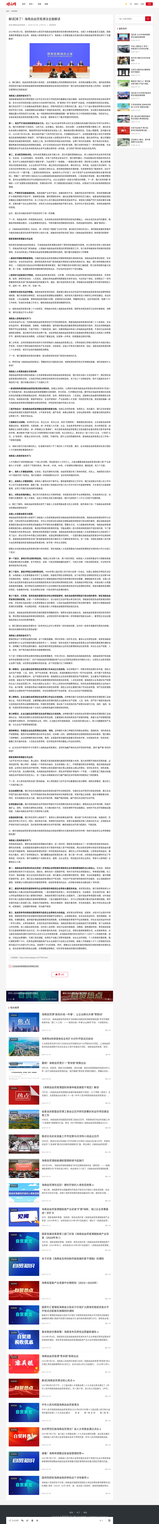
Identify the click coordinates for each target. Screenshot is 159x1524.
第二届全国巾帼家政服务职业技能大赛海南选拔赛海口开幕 (140, 118)
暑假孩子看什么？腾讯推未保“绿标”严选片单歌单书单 (140, 83)
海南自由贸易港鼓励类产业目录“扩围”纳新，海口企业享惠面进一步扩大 (75, 1211)
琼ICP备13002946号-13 (79, 1516)
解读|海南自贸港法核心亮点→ (58, 1380)
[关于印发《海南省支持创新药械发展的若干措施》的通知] (24, 1266)
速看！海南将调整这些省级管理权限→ (63, 1453)
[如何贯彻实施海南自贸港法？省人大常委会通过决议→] (24, 1436)
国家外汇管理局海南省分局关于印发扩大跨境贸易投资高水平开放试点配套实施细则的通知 (75, 1309)
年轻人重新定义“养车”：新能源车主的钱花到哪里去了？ (140, 48)
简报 (46, 4)
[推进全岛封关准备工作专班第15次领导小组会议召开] (24, 1144)
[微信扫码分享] (22, 1520)
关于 (78, 1512)
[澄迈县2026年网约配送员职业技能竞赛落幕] (123, 96)
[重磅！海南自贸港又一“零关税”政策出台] (24, 1070)
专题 (39, 4)
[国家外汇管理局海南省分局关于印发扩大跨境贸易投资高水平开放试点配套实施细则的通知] (24, 1315)
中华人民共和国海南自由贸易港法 (60, 1404)
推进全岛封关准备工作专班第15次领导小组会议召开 (70, 1136)
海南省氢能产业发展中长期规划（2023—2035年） (70, 1282)
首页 (23, 4)
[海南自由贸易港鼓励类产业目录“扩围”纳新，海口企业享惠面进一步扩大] (24, 1217)
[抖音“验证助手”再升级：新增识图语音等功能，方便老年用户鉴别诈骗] (123, 130)
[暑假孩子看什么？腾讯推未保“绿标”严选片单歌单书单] (123, 84)
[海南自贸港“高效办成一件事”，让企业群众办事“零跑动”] (24, 1022)
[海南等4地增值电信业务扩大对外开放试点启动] (24, 1046)
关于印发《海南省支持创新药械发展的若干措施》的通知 (73, 1258)
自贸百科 (52, 25)
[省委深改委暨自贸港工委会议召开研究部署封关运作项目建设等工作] (24, 1119)
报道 (85, 1512)
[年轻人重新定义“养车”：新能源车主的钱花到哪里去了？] (123, 49)
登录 (136, 4)
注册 (142, 4)
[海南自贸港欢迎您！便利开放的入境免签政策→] (24, 1192)
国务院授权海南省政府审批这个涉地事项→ (65, 1477)
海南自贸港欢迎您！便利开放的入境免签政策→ (68, 1184)
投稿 (149, 4)
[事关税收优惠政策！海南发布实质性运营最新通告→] (24, 1339)
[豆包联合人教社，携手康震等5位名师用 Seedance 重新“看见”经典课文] (123, 142)
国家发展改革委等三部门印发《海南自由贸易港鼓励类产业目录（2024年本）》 (75, 1235)
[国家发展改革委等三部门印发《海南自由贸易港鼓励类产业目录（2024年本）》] (24, 1241)
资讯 (30, 4)
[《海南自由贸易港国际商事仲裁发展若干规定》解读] (24, 1095)
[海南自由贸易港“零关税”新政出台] (24, 1364)
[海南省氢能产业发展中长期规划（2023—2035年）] (24, 1290)
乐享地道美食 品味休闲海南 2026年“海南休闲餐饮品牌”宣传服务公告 (141, 106)
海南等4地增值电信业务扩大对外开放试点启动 (67, 1038)
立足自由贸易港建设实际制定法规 (25, 966)
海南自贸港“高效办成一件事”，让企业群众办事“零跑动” (72, 1014)
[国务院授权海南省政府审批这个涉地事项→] (24, 1485)
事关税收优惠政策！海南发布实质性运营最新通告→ (70, 1331)
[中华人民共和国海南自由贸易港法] (24, 1412)
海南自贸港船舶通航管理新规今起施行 (63, 1160)
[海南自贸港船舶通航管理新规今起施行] (24, 1168)
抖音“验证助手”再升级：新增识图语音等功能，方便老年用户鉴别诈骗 (140, 130)
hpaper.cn (104, 1516)
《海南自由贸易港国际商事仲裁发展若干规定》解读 (70, 1087)
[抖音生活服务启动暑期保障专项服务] (123, 72)
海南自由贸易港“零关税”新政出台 (60, 1356)
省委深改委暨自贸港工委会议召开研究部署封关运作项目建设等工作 (75, 1113)
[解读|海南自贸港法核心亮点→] (24, 1388)
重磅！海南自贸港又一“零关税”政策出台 (64, 1063)
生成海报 (15, 1520)
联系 (71, 1512)
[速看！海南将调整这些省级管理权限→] (24, 1461)
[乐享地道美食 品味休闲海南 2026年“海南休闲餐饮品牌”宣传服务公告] (123, 107)
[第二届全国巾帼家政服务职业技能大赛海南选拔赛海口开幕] (123, 119)
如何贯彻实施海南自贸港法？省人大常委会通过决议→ (71, 1429)
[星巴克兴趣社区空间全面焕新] (123, 60)
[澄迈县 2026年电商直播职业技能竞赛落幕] (123, 37)
